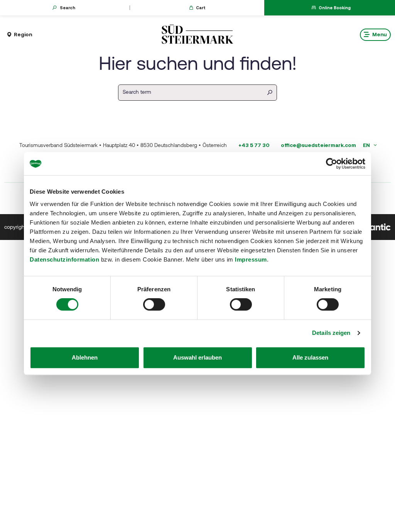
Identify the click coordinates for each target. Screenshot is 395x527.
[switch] (154, 304)
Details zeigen (331, 332)
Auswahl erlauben (197, 357)
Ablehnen (85, 357)
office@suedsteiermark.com (318, 145)
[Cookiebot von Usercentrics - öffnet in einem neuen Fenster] (331, 163)
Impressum (251, 259)
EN (367, 145)
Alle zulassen (310, 357)
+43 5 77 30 (253, 145)
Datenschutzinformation (64, 259)
